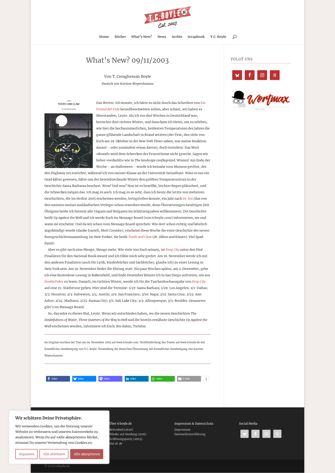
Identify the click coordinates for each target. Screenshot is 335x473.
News (161, 37)
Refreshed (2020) (121, 429)
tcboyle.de (62, 466)
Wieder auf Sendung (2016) (127, 434)
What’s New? (141, 37)
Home (104, 37)
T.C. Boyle (218, 37)
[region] (59, 437)
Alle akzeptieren (87, 454)
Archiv (177, 37)
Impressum (182, 429)
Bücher (120, 37)
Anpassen (26, 454)
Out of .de (115, 443)
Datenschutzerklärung (189, 434)
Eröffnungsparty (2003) (125, 439)
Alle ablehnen (54, 454)
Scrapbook (196, 37)
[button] (58, 379)
